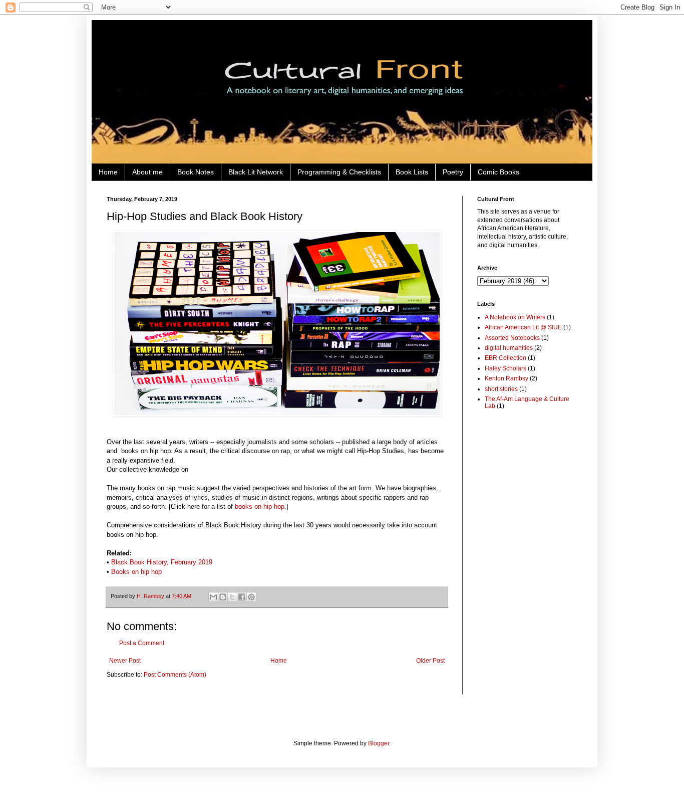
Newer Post (125, 660)
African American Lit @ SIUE (523, 327)
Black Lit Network (255, 172)
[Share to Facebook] (242, 597)
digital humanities (509, 347)
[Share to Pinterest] (251, 597)
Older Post (430, 660)
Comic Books (498, 172)
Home (108, 172)
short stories (501, 388)
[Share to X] (232, 597)
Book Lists (412, 172)
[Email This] (213, 597)
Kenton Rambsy (506, 378)
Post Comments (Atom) (175, 674)
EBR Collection (505, 357)
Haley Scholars (505, 368)
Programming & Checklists (339, 172)
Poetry (453, 172)
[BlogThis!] (223, 597)
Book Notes (195, 172)
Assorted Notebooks (512, 337)
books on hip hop (259, 506)
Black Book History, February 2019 (161, 562)
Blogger (378, 743)
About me (147, 172)
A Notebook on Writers (515, 317)
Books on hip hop (136, 571)
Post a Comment (141, 643)
